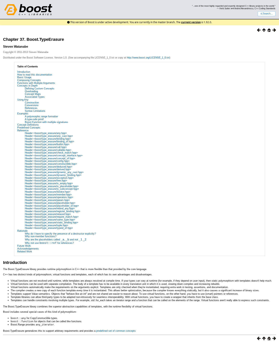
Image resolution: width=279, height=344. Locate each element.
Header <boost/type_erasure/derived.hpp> (48, 169)
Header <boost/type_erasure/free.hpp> (46, 180)
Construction (32, 102)
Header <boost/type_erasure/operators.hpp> (49, 197)
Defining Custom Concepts (39, 88)
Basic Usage (24, 77)
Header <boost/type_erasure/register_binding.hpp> (52, 211)
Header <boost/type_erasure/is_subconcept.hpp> (52, 188)
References (31, 108)
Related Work (24, 251)
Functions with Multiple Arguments (36, 83)
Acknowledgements (28, 248)
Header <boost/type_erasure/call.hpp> (46, 147)
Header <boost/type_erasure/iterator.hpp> (47, 191)
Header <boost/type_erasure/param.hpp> (47, 200)
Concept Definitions (28, 124)
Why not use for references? (49, 243)
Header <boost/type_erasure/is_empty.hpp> (49, 183)
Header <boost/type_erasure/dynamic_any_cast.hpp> (54, 172)
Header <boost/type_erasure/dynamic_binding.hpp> (53, 175)
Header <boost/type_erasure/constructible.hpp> (51, 163)
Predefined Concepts (28, 127)
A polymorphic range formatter (41, 116)
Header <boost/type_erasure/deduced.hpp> (48, 166)
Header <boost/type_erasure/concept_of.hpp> (50, 158)
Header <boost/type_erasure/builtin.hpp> (47, 144)
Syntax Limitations (35, 110)
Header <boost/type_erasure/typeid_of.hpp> (49, 228)
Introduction (23, 71)
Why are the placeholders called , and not (55, 239)
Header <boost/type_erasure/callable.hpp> (48, 150)
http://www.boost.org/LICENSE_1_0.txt (148, 57)
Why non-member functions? (40, 236)
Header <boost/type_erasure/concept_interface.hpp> (54, 155)
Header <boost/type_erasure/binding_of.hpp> (49, 141)
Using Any (22, 99)
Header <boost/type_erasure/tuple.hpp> (46, 225)
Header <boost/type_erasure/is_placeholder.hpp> (52, 186)
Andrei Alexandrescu (243, 8)
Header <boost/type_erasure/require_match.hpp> (52, 216)
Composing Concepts (29, 80)
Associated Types (35, 96)
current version (191, 22)
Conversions (32, 105)
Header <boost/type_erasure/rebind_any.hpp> (50, 208)
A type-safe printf (34, 119)
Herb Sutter (224, 8)
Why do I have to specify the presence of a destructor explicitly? (60, 233)
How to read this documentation (34, 74)
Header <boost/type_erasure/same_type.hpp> (50, 219)
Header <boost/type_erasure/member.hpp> (48, 194)
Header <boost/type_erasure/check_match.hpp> (51, 152)
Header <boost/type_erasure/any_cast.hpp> (49, 136)
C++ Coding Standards (265, 8)
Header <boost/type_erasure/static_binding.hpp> (51, 222)
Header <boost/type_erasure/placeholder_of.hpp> (52, 205)
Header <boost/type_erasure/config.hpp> (47, 161)
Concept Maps (33, 94)
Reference (22, 130)
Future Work (24, 245)
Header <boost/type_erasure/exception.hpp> (49, 177)
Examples (22, 113)
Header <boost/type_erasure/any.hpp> (46, 133)
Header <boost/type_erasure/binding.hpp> (48, 138)
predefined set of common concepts (116, 330)
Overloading (31, 91)
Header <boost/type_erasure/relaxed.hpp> (48, 214)
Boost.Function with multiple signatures (46, 122)
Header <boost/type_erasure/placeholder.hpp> (50, 203)
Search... (268, 13)
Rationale (22, 230)
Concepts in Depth (27, 85)
